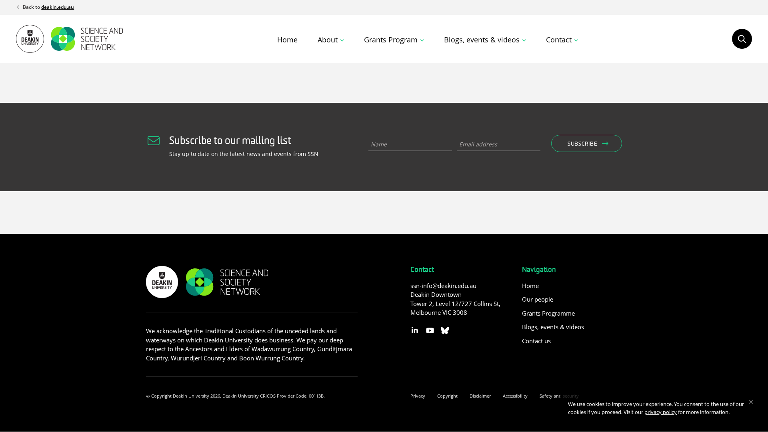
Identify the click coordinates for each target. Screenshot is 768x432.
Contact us (536, 341)
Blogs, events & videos (553, 327)
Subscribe (582, 144)
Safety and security (559, 396)
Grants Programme (548, 313)
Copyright (447, 396)
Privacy (417, 396)
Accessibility (515, 396)
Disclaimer (480, 396)
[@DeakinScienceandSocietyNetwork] (429, 330)
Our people (537, 299)
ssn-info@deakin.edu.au (443, 286)
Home (287, 39)
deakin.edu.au (57, 7)
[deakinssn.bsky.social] (445, 330)
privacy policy (660, 412)
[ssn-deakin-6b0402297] (415, 330)
